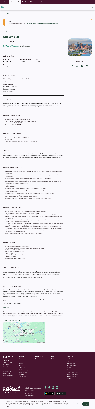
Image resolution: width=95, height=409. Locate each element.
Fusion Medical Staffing (15, 1)
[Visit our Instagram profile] (53, 387)
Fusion (5, 1)
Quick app (53, 358)
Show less (6, 307)
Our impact (6, 364)
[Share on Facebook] (72, 66)
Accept (85, 404)
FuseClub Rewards (71, 365)
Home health (22, 361)
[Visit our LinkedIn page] (57, 387)
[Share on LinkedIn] (82, 66)
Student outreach (7, 362)
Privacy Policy (15, 316)
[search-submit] (23, 7)
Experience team (71, 363)
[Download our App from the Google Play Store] (49, 393)
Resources (70, 356)
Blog (68, 361)
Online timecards (7, 369)
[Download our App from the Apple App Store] (61, 393)
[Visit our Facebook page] (45, 387)
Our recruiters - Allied (72, 374)
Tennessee (19, 31)
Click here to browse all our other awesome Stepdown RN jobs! (42, 23)
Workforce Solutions (40, 358)
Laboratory (22, 367)
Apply (53, 356)
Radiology (21, 374)
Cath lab (21, 363)
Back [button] (7, 13)
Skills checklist (7, 371)
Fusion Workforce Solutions (28, 1)
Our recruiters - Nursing (73, 372)
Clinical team (22, 376)
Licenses (69, 370)
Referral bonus (54, 361)
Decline (77, 404)
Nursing (5, 31)
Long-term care (23, 372)
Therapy (21, 365)
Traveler (21, 356)
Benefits (69, 358)
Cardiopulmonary (23, 370)
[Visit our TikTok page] (49, 387)
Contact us (6, 360)
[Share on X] (77, 66)
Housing (69, 367)
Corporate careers (7, 367)
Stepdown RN (12, 31)
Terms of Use (45, 405)
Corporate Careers (41, 1)
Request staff (39, 356)
